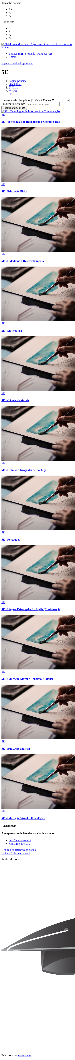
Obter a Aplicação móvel (15, 853)
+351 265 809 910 (19, 843)
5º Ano (13, 90)
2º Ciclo (13, 87)
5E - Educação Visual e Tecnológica (23, 818)
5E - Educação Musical (15, 748)
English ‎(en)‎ (16, 53)
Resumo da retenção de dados (18, 849)
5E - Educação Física (14, 191)
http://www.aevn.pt (20, 840)
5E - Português (10, 539)
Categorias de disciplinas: (16, 100)
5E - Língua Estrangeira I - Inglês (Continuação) (31, 609)
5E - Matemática (11, 330)
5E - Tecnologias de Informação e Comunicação (30, 121)
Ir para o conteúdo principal (17, 63)
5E (10, 94)
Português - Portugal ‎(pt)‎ (37, 53)
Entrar (12, 56)
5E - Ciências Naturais (15, 400)
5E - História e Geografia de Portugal (24, 470)
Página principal (18, 80)
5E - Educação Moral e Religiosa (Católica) (27, 678)
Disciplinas (15, 84)
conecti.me (24, 1055)
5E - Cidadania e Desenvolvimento (22, 261)
